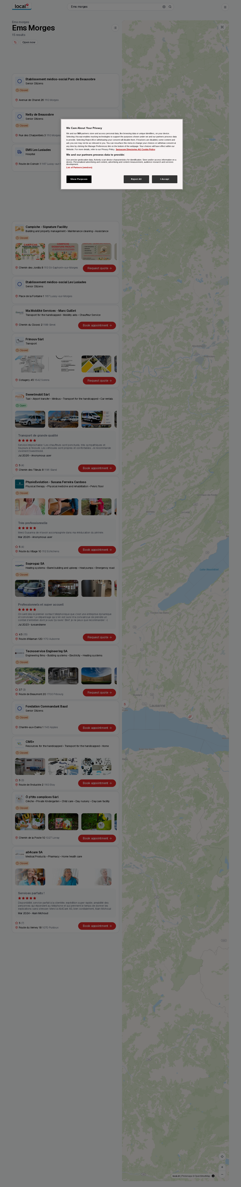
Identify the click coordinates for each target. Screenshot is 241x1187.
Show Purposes (78, 179)
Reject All (136, 179)
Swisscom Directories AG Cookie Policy (135, 149)
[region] (122, 154)
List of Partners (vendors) (79, 167)
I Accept (164, 179)
